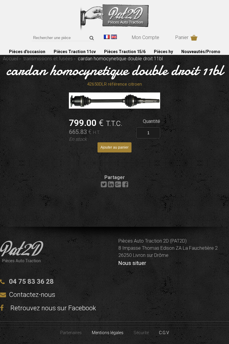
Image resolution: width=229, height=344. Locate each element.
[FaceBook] (125, 186)
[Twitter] (104, 186)
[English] (114, 37)
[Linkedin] (111, 186)
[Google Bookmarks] (118, 186)
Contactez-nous (32, 294)
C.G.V (164, 332)
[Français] (107, 37)
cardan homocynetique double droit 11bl (114, 70)
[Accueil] (115, 30)
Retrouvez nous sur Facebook (52, 308)
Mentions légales (107, 332)
